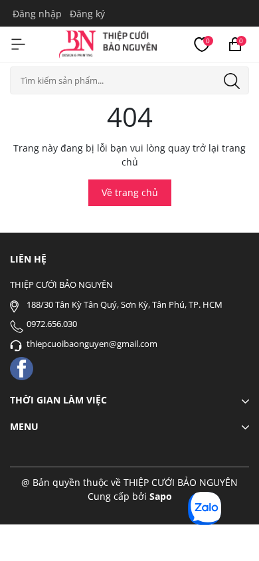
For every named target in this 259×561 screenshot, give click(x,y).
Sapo (160, 496)
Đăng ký (87, 13)
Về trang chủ (130, 192)
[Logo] (108, 43)
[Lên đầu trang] (231, 533)
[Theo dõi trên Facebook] (21, 368)
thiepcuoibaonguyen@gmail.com (92, 344)
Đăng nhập (37, 13)
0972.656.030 (52, 324)
